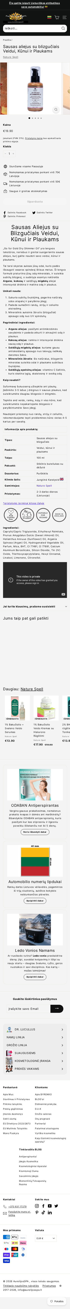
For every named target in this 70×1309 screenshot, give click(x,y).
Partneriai (40, 1123)
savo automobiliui (32, 6)
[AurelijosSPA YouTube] (50, 1206)
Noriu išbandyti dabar (35, 832)
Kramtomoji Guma (29, 1171)
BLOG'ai (39, 1099)
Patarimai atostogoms (47, 1128)
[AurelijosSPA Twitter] (56, 1206)
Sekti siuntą (9, 1118)
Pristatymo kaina (34, 138)
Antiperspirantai (28, 1156)
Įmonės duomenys (13, 1114)
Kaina (7, 124)
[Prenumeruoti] (56, 1009)
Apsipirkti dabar (35, 900)
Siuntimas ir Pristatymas (16, 1099)
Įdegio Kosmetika (28, 1161)
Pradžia (7, 40)
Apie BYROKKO (43, 1094)
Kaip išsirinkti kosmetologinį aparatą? (50, 1140)
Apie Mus (8, 1094)
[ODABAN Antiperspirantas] (35, 784)
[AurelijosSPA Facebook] (43, 1206)
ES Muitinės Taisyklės (15, 1128)
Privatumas (49, 1285)
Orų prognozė (42, 1118)
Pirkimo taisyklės (12, 1104)
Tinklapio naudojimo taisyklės (21, 1285)
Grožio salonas (43, 1114)
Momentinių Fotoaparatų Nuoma (32, 1183)
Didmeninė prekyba (46, 1104)
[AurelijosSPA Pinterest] (37, 1212)
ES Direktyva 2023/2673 (17, 1123)
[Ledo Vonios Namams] (35, 929)
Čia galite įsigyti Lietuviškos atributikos (34, 3)
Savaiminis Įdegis (28, 1176)
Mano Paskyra (11, 1133)
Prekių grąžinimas (13, 1109)
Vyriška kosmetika (45, 1133)
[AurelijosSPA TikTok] (43, 1212)
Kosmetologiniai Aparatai (33, 1166)
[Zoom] (56, 109)
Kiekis (7, 146)
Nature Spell (10, 57)
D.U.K (38, 1109)
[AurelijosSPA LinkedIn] (50, 1212)
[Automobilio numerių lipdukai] (35, 861)
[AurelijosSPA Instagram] (37, 1206)
